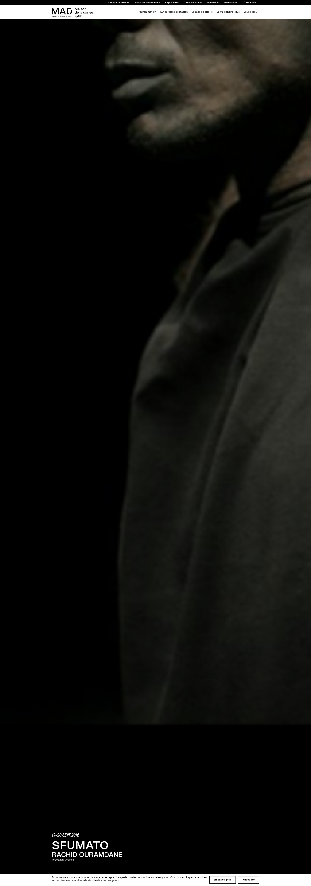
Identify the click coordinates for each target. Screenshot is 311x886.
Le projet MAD (172, 3)
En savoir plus (222, 880)
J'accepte (248, 880)
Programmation (146, 12)
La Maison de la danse (118, 3)
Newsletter (213, 3)
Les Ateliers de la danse (147, 3)
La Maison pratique (228, 12)
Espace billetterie (202, 12)
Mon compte (230, 3)
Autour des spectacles (174, 12)
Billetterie (250, 3)
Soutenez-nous (194, 3)
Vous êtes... (251, 12)
